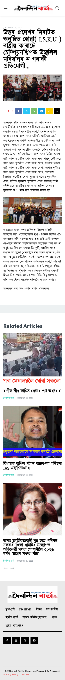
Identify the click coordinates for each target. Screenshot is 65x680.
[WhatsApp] (34, 111)
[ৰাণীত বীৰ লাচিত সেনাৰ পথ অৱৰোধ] (32, 359)
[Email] (57, 111)
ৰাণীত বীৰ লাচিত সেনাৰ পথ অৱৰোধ (32, 391)
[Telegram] (41, 111)
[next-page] (12, 568)
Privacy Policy (10, 674)
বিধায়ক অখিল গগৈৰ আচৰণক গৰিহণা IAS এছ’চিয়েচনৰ (32, 466)
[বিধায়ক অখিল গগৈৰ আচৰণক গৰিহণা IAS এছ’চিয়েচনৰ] (32, 432)
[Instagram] (16, 640)
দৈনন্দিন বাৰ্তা (8, 398)
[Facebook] (18, 111)
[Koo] (49, 111)
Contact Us (27, 674)
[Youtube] (34, 640)
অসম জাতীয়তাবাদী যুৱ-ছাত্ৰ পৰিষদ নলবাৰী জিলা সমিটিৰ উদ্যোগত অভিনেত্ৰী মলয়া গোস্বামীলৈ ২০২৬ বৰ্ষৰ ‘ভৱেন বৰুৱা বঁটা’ (30, 547)
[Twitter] (26, 111)
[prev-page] (5, 568)
